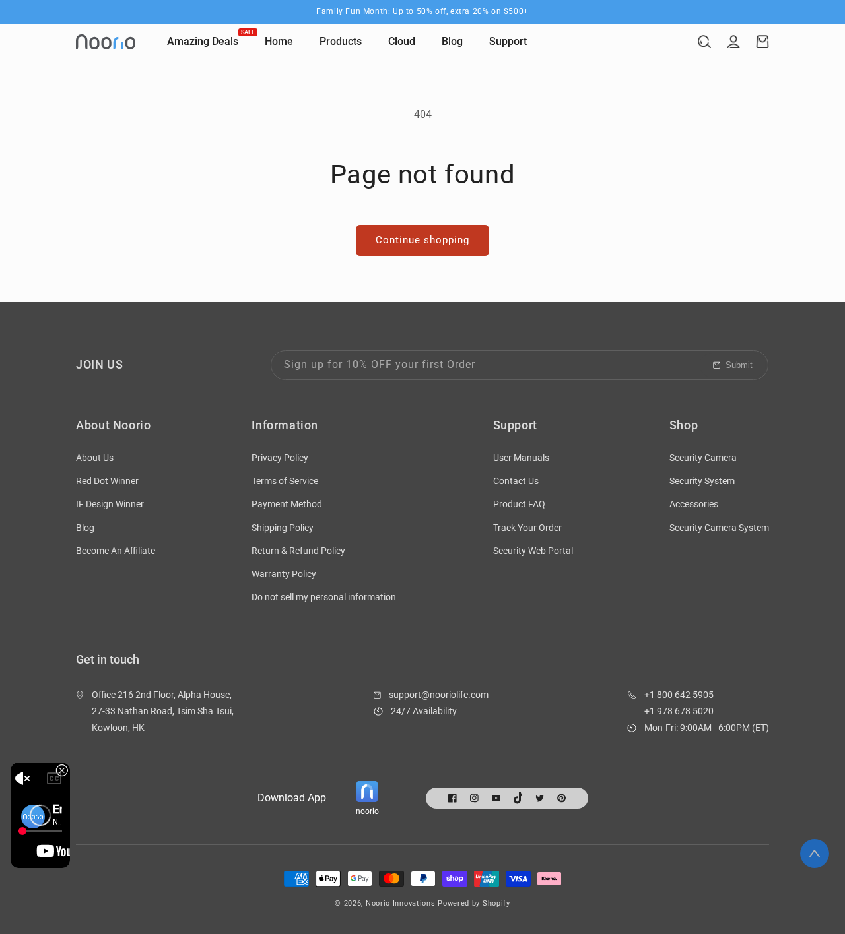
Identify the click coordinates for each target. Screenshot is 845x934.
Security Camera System (719, 527)
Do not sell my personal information (324, 597)
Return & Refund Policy (298, 550)
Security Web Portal (533, 550)
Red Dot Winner (107, 481)
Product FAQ (519, 504)
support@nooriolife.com (439, 694)
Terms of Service (285, 481)
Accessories (693, 504)
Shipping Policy (283, 527)
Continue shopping (422, 240)
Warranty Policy (284, 574)
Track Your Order (527, 527)
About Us (95, 457)
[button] (704, 41)
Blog (85, 527)
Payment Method (287, 504)
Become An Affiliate (115, 550)
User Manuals (521, 457)
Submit (739, 365)
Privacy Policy (280, 457)
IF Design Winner (110, 504)
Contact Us (516, 481)
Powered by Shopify (474, 903)
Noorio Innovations (401, 903)
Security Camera (703, 457)
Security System (702, 481)
